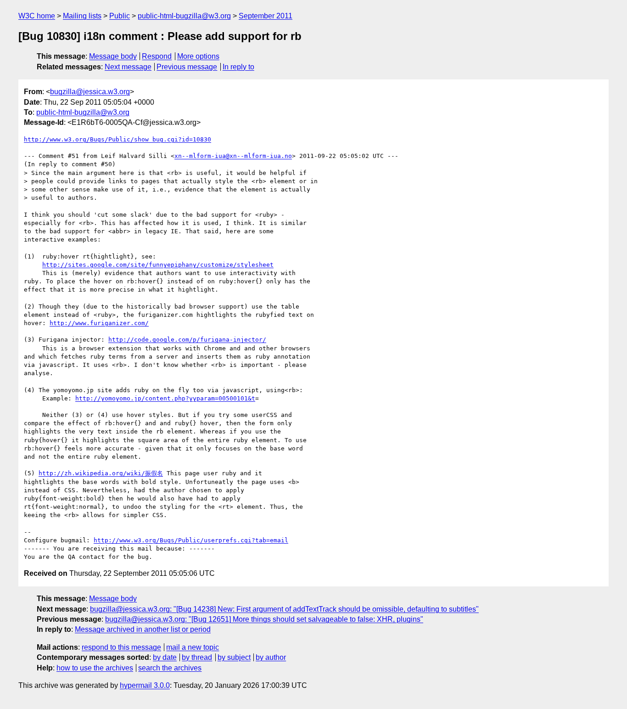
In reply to (238, 67)
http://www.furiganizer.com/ (99, 323)
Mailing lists (82, 16)
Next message (128, 67)
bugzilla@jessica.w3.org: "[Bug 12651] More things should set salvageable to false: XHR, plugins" (264, 619)
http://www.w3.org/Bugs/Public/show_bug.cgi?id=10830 (117, 139)
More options (198, 56)
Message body (113, 56)
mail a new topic (192, 647)
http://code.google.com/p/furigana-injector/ (187, 339)
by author (271, 657)
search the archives (170, 668)
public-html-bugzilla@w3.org (184, 16)
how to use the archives (94, 668)
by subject (234, 657)
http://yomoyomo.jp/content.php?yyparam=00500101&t (165, 398)
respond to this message (121, 647)
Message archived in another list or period (143, 629)
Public (119, 16)
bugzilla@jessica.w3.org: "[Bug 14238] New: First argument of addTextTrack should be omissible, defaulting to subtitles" (284, 609)
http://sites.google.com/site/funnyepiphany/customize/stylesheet (158, 264)
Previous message (187, 67)
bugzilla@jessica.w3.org (90, 92)
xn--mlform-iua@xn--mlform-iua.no (233, 155)
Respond (157, 56)
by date (165, 657)
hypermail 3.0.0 (145, 685)
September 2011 (265, 16)
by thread (197, 657)
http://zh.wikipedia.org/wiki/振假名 (101, 473)
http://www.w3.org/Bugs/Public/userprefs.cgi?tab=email (191, 540)
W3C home (36, 16)
